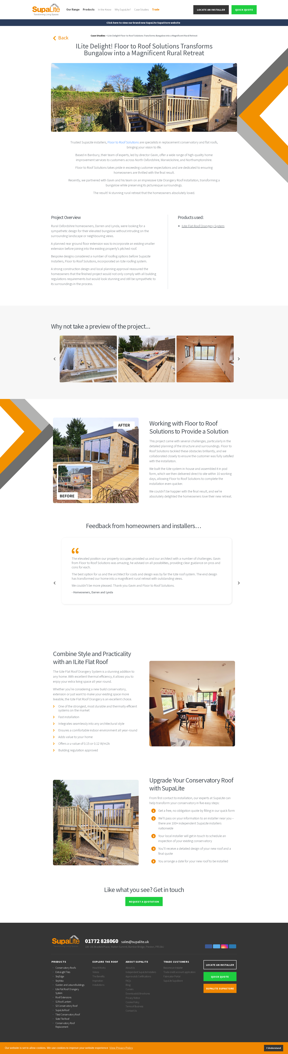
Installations (98, 984)
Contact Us (131, 1010)
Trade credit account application (180, 972)
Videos (95, 972)
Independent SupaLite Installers (141, 972)
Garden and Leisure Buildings (70, 984)
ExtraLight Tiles (63, 972)
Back (62, 37)
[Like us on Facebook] (209, 946)
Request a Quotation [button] (144, 901)
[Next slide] (238, 359)
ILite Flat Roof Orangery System (203, 226)
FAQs (128, 980)
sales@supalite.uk (135, 941)
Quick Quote (244, 9)
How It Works (99, 967)
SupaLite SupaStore (173, 980)
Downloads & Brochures (138, 993)
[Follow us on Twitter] (217, 946)
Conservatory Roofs (66, 967)
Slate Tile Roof (62, 1018)
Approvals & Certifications (138, 976)
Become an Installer (173, 967)
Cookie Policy (132, 1002)
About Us (130, 967)
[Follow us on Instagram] (225, 946)
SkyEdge (60, 976)
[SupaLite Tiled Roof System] (46, 9)
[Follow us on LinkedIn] (233, 946)
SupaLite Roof (62, 1010)
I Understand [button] (273, 1048)
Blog (128, 984)
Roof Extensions (63, 997)
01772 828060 (101, 941)
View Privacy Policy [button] (121, 1048)
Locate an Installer (211, 9)
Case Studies (141, 9)
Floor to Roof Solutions (123, 142)
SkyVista (59, 980)
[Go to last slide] (54, 359)
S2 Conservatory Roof (67, 1005)
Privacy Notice (133, 997)
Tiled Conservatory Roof (68, 1014)
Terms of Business (134, 1006)
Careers (129, 989)
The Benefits (98, 976)
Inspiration (97, 980)
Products (88, 9)
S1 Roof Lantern (63, 1001)
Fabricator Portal (172, 976)
